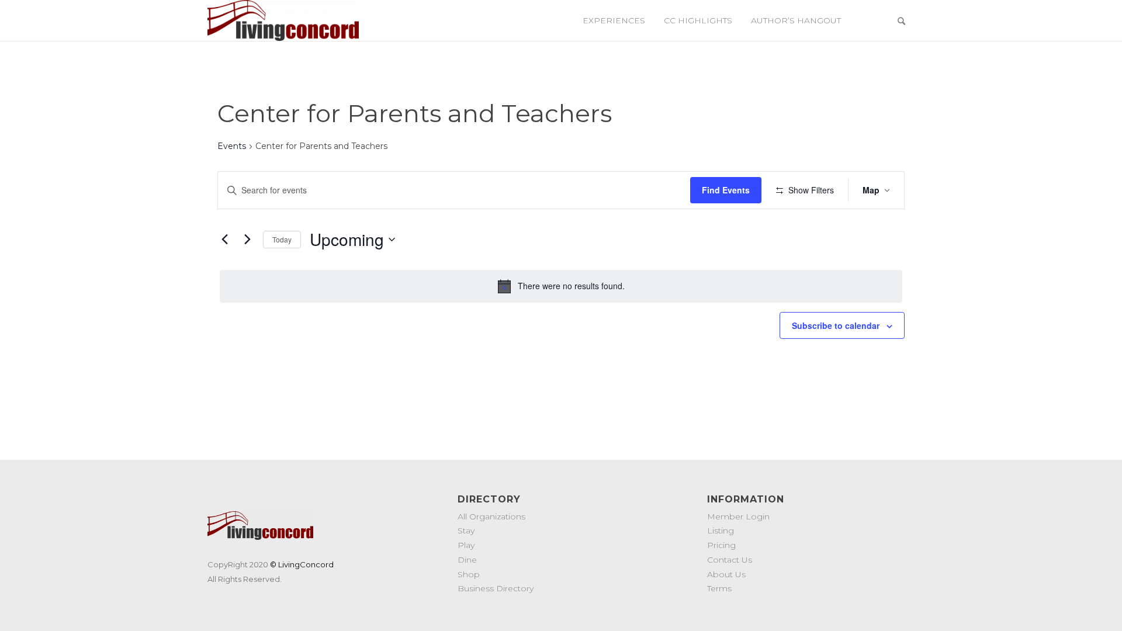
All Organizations (491, 516)
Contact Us (729, 559)
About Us (726, 574)
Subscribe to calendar (835, 325)
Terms (719, 588)
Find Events (726, 190)
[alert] (561, 286)
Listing (720, 530)
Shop (469, 574)
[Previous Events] (224, 240)
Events (231, 146)
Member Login (738, 516)
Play (466, 545)
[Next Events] (247, 240)
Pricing (721, 545)
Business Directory (496, 588)
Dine (467, 559)
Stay (466, 530)
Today (282, 239)
